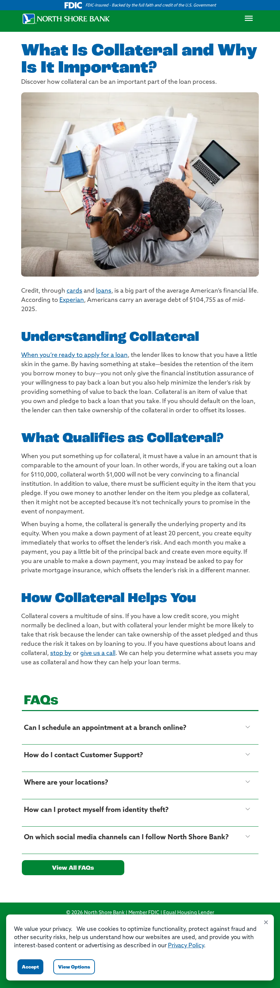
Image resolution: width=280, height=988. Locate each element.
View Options (74, 967)
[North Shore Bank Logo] (66, 19)
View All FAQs (73, 868)
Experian (71, 300)
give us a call (97, 654)
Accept (30, 967)
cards (74, 291)
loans (103, 291)
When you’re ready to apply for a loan (74, 355)
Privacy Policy (186, 946)
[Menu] (248, 20)
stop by (60, 654)
